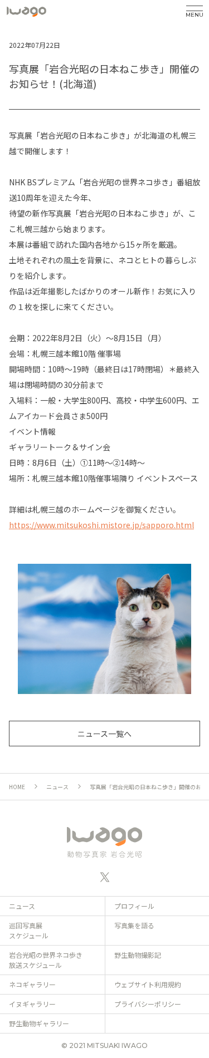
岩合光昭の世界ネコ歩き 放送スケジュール (45, 960)
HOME (17, 787)
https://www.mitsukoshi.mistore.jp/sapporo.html (101, 524)
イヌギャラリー (32, 1003)
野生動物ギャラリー (39, 1023)
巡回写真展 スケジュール (28, 930)
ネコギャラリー (32, 984)
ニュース (57, 787)
